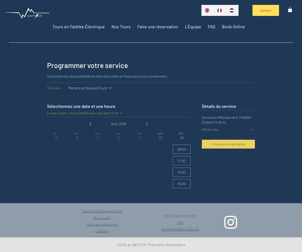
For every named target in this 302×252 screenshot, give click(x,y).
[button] (121, 26)
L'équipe (102, 231)
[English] (208, 10)
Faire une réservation (102, 224)
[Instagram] (230, 222)
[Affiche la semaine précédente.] (90, 124)
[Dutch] (232, 10)
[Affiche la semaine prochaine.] (147, 124)
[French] (220, 10)
